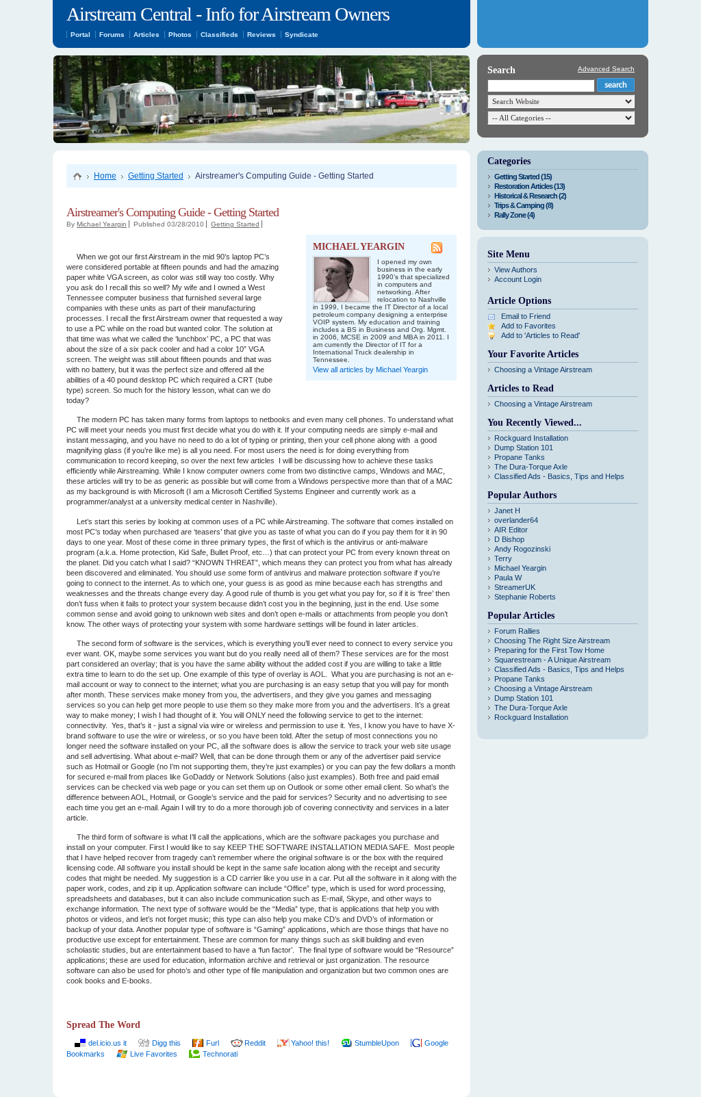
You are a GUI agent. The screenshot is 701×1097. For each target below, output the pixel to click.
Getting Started (155, 176)
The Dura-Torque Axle (531, 467)
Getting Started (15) (523, 176)
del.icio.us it (107, 1043)
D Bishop (509, 539)
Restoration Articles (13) (529, 186)
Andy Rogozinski (522, 549)
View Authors (515, 270)
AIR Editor (511, 530)
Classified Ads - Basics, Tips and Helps (559, 476)
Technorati (220, 1054)
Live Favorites (153, 1054)
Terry (503, 558)
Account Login (517, 279)
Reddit (255, 1043)
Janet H (507, 510)
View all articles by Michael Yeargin (370, 369)
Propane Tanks (519, 457)
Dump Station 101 (523, 447)
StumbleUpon (377, 1043)
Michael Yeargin (102, 224)
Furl (212, 1043)
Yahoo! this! (310, 1043)
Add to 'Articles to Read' (540, 335)
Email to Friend (525, 316)
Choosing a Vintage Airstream (543, 369)
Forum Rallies (517, 631)
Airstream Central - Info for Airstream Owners (228, 14)
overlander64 (516, 520)
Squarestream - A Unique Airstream (552, 660)
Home (105, 176)
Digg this (166, 1043)
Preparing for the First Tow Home (549, 650)
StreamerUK (514, 587)
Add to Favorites (528, 326)
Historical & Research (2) (530, 196)
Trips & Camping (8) (523, 205)
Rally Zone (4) (514, 215)
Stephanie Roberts (525, 597)
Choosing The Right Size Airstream (552, 640)
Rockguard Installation (531, 438)
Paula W (508, 577)
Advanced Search (606, 69)
